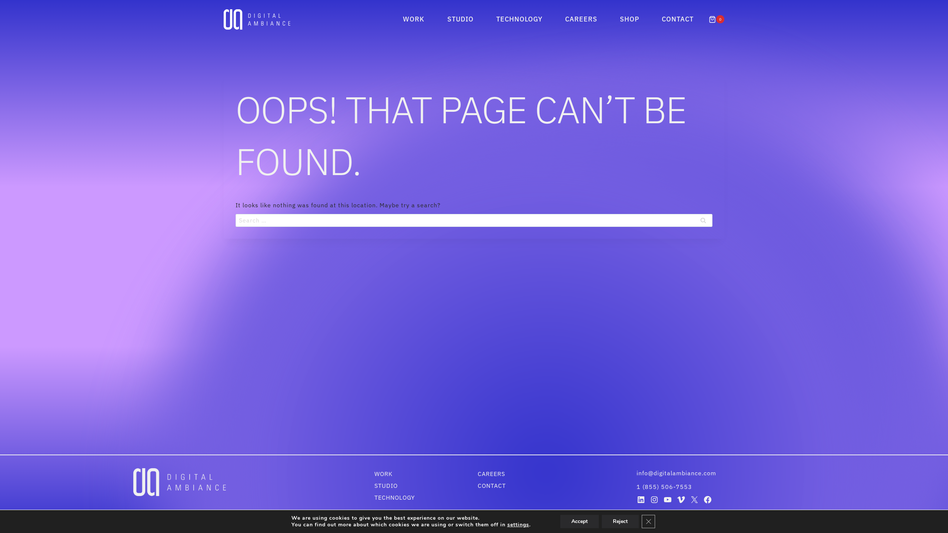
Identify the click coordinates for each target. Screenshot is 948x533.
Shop (629, 19)
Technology (519, 19)
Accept (579, 521)
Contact (678, 19)
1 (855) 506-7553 (664, 486)
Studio (460, 19)
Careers (581, 19)
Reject (620, 521)
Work (413, 19)
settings (518, 525)
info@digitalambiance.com (677, 473)
